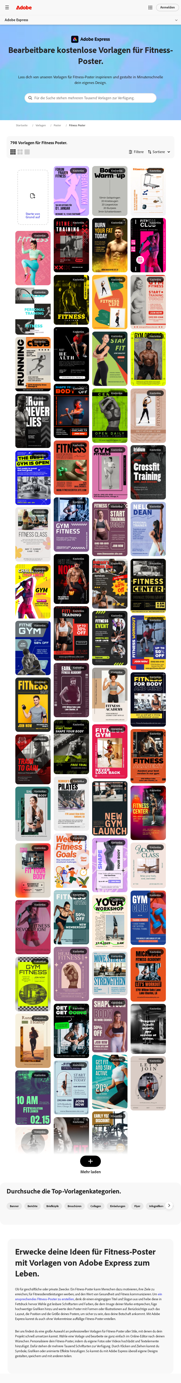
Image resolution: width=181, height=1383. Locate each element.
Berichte (32, 1206)
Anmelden (167, 7)
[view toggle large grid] (27, 152)
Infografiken (156, 1206)
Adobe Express (16, 20)
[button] (150, 7)
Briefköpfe (52, 1206)
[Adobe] (23, 7)
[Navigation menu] (7, 7)
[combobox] (90, 98)
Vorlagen (41, 125)
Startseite (22, 125)
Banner (14, 1206)
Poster (57, 125)
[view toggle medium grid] (20, 152)
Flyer (137, 1206)
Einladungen (117, 1206)
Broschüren (75, 1206)
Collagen (95, 1206)
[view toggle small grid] (13, 152)
